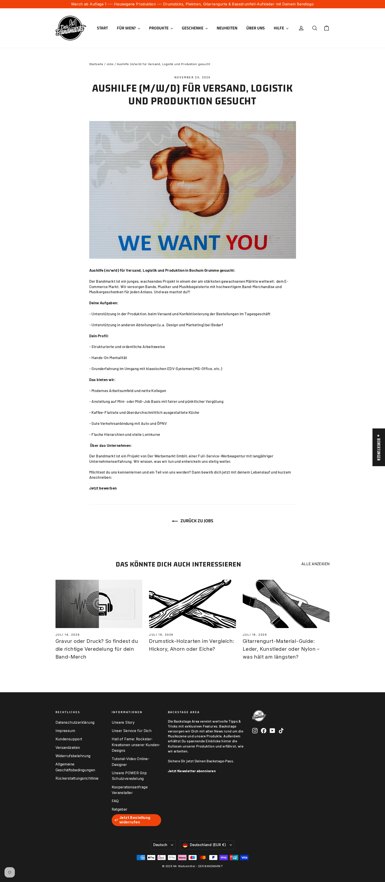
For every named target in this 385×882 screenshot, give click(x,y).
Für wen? (127, 28)
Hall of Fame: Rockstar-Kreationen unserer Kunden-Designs (136, 745)
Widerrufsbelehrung (73, 756)
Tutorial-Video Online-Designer (131, 762)
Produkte (159, 28)
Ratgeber (119, 809)
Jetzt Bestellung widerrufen (134, 820)
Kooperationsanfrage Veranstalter (130, 790)
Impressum (65, 731)
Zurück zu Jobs (196, 520)
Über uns (255, 28)
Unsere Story (123, 722)
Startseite (96, 64)
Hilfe (279, 28)
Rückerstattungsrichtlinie (77, 778)
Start (102, 28)
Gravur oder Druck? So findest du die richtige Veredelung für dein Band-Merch (97, 649)
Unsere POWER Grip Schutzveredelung (129, 776)
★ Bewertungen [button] (378, 447)
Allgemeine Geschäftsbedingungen (75, 767)
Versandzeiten (68, 747)
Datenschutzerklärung (75, 722)
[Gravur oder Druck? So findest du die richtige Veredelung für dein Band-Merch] (99, 604)
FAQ (115, 801)
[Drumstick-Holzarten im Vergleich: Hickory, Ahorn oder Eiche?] (192, 604)
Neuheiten (227, 28)
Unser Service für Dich (132, 731)
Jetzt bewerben (103, 488)
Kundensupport (69, 739)
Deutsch (160, 845)
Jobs (110, 64)
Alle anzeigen (315, 563)
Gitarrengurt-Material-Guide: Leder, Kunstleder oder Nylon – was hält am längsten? (281, 649)
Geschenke (193, 28)
